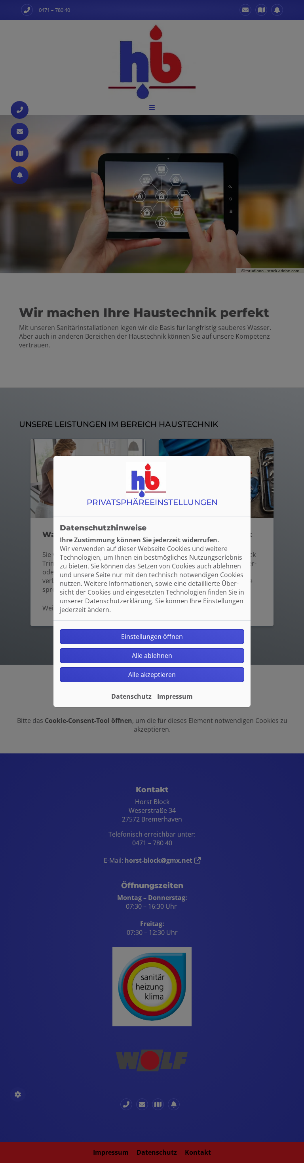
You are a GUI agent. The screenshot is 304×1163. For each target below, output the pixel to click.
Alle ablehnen (152, 655)
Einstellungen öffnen (152, 636)
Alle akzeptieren (152, 674)
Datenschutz (131, 696)
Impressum (175, 696)
